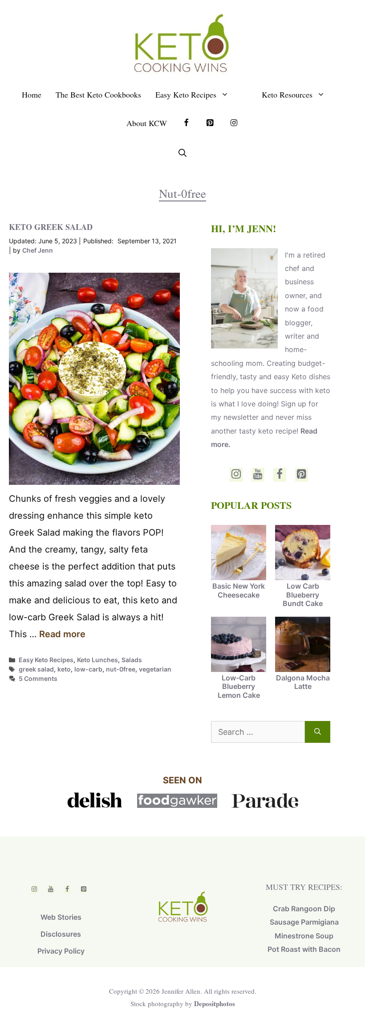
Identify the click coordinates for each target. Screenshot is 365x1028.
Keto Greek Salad (51, 227)
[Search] (317, 732)
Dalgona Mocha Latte (303, 682)
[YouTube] (257, 475)
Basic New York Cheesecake (238, 590)
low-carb (88, 669)
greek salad (36, 669)
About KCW (146, 123)
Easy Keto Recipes (185, 94)
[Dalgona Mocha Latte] (302, 645)
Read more (62, 634)
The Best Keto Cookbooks (98, 94)
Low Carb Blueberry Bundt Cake (303, 594)
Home (31, 94)
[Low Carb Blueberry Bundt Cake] (302, 553)
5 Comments (38, 678)
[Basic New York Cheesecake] (238, 553)
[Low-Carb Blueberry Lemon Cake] (238, 645)
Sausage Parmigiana (304, 921)
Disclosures (61, 934)
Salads (132, 659)
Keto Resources (287, 94)
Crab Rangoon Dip (304, 908)
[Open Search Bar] (182, 152)
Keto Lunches (97, 659)
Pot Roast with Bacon (304, 949)
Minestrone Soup (304, 935)
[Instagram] (236, 475)
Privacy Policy (61, 950)
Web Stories (61, 917)
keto (64, 669)
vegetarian (155, 669)
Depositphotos (214, 1003)
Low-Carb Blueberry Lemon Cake (239, 686)
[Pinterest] (301, 475)
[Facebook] (279, 475)
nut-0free (120, 669)
